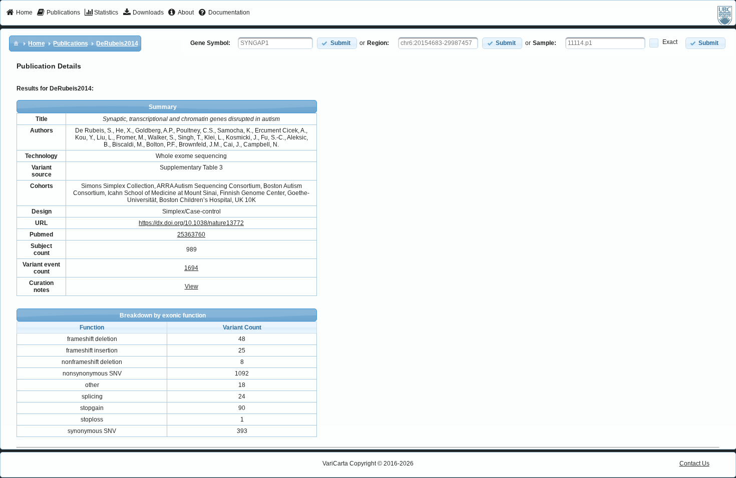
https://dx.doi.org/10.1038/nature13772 (191, 223)
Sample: (544, 43)
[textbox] (275, 43)
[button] (337, 43)
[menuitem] (19, 13)
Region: (378, 43)
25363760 (191, 234)
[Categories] (16, 43)
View (191, 286)
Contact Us (694, 463)
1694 (191, 268)
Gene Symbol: (210, 43)
